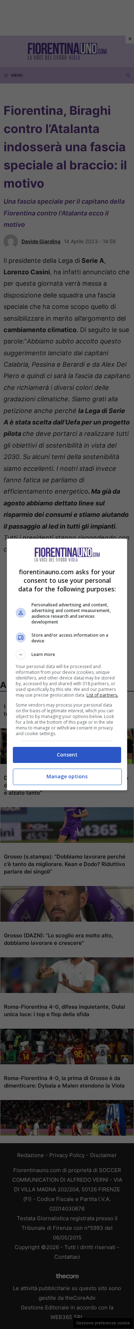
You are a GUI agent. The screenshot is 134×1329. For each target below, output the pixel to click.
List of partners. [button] (102, 695)
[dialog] (67, 664)
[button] (67, 655)
